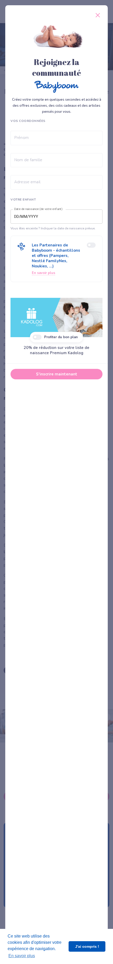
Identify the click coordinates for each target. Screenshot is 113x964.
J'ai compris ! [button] (87, 946)
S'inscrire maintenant (56, 374)
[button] (56, 259)
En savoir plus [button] (21, 956)
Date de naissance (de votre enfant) (38, 209)
